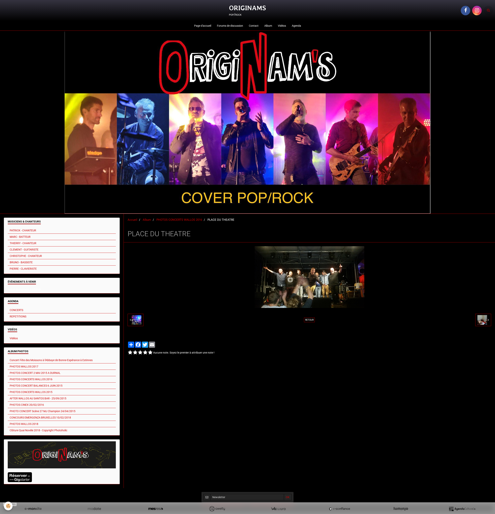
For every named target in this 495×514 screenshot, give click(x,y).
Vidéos (282, 25)
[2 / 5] (135, 352)
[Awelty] (216, 509)
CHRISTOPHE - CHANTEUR (26, 255)
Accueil (132, 220)
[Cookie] (8, 506)
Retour (309, 320)
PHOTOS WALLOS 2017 (24, 366)
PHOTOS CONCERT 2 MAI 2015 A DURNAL (35, 372)
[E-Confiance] (339, 509)
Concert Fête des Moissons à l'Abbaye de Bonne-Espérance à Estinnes (51, 360)
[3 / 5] (140, 352)
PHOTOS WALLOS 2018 (24, 423)
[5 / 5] (150, 352)
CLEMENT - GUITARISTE (24, 249)
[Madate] (94, 509)
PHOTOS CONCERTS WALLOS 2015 (31, 392)
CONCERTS (16, 310)
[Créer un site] (33, 509)
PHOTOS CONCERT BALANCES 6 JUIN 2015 (36, 385)
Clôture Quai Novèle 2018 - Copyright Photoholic (38, 430)
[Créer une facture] (278, 509)
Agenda (296, 25)
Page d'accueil (202, 25)
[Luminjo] (400, 509)
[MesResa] (155, 509)
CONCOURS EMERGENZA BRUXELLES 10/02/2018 (40, 417)
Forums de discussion (230, 25)
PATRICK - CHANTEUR (23, 230)
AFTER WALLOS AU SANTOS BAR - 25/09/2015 (38, 398)
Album (268, 25)
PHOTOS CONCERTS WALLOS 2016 (179, 220)
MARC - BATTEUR (20, 236)
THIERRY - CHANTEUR (23, 243)
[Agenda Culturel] (462, 509)
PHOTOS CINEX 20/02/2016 (27, 404)
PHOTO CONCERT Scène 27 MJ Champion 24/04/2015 (42, 411)
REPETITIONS (18, 316)
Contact (254, 25)
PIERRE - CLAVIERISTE (23, 268)
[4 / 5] (145, 352)
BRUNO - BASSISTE (21, 262)
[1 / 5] (130, 352)
